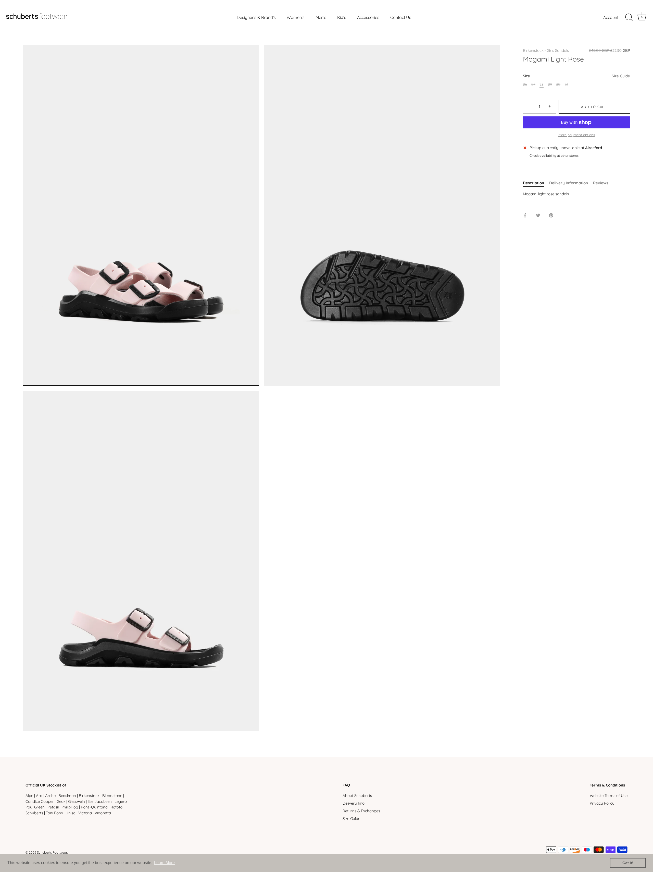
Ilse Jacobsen (100, 801)
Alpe (29, 795)
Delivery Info (354, 803)
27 (533, 84)
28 (541, 84)
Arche (50, 795)
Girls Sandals (558, 50)
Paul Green (35, 807)
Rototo (116, 807)
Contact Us (400, 17)
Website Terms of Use (608, 795)
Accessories (368, 17)
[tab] (536, 183)
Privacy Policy (602, 803)
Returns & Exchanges (361, 810)
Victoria (85, 812)
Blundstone (112, 795)
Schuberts (34, 812)
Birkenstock (533, 50)
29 (550, 84)
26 (525, 84)
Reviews (600, 183)
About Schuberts (357, 795)
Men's (321, 17)
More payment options (576, 134)
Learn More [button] (164, 863)
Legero (121, 801)
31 (566, 84)
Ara (39, 795)
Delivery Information (568, 183)
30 (558, 84)
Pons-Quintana (94, 807)
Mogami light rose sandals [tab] (546, 193)
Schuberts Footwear (52, 852)
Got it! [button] (627, 863)
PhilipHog (69, 807)
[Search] (628, 17)
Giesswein (76, 801)
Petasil (53, 807)
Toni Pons (54, 812)
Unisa (71, 812)
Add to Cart (594, 107)
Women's (296, 17)
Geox (61, 801)
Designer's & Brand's (256, 17)
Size (576, 76)
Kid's (341, 17)
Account (610, 17)
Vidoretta (103, 812)
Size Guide (621, 76)
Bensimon (67, 795)
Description (533, 183)
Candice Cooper (40, 801)
